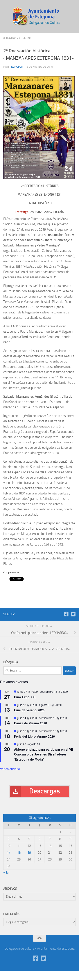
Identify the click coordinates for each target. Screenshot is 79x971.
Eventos (25, 38)
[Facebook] (66, 614)
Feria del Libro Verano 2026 (34, 736)
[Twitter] (73, 614)
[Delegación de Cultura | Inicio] (39, 17)
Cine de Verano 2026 (29, 710)
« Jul (6, 872)
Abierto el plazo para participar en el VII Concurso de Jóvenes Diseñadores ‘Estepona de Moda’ (43, 754)
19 (29, 853)
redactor (16, 66)
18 (19, 853)
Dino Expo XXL (25, 697)
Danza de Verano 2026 (30, 723)
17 (8, 853)
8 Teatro (9, 38)
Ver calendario (10, 769)
